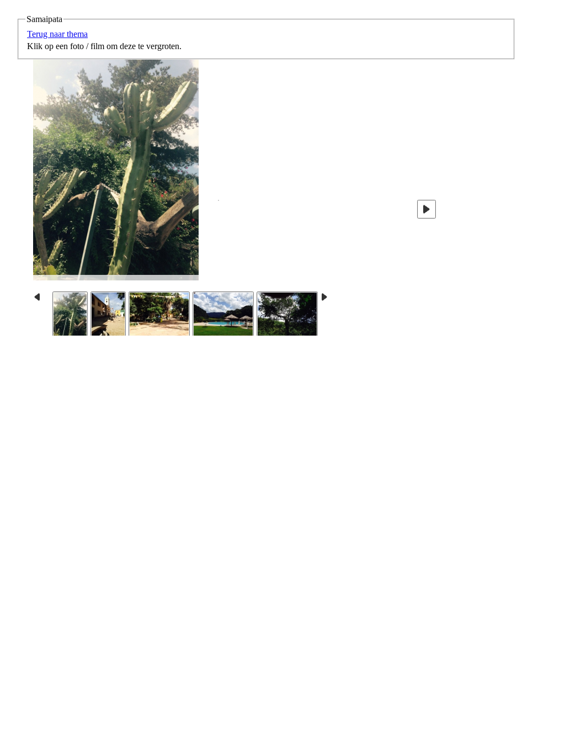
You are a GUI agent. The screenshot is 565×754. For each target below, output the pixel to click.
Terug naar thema (57, 34)
